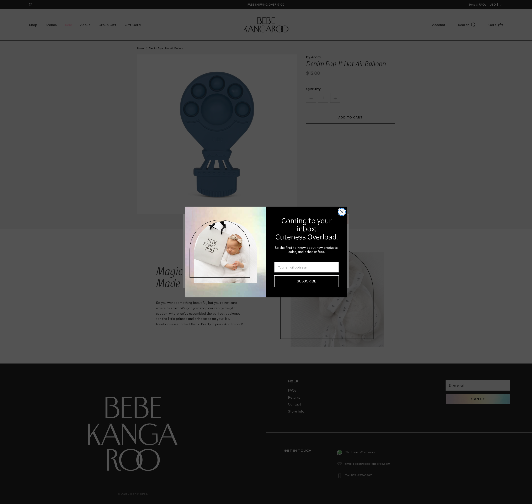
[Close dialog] (341, 212)
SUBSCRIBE (306, 281)
